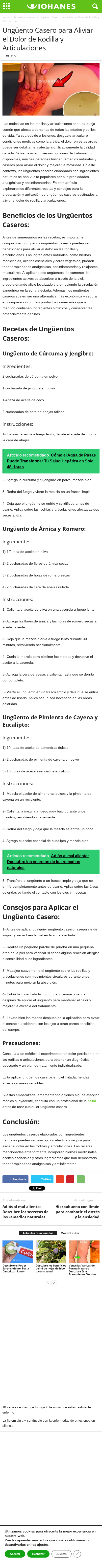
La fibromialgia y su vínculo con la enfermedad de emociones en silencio (48, 1423)
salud (92, 1101)
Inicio (5, 17)
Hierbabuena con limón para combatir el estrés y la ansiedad (77, 1211)
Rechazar (38, 1554)
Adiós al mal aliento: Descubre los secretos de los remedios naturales (25, 1211)
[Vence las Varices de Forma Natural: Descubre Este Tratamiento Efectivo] (84, 1251)
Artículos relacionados (38, 1233)
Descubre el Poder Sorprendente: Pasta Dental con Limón (15, 1268)
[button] (94, 6)
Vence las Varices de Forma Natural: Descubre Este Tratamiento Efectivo (82, 1270)
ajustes (43, 1545)
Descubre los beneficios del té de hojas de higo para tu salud (51, 1268)
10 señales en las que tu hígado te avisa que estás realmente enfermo (46, 1409)
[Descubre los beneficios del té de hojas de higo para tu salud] (51, 1251)
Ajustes (61, 1554)
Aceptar (15, 1554)
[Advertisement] (51, 1345)
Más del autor (70, 1233)
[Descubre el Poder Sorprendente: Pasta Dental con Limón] (17, 1251)
